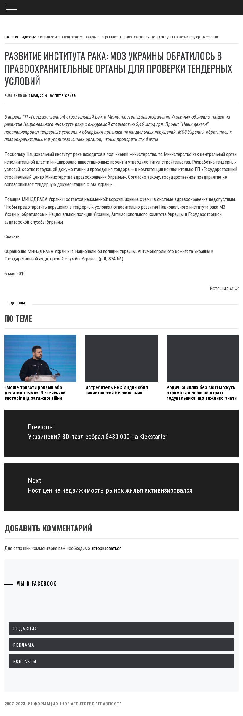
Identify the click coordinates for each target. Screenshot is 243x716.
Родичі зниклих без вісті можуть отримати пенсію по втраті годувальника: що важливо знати (202, 393)
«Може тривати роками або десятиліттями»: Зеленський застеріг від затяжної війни (34, 393)
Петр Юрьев (65, 96)
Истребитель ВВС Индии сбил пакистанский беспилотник (116, 390)
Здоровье (17, 303)
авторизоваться (106, 548)
